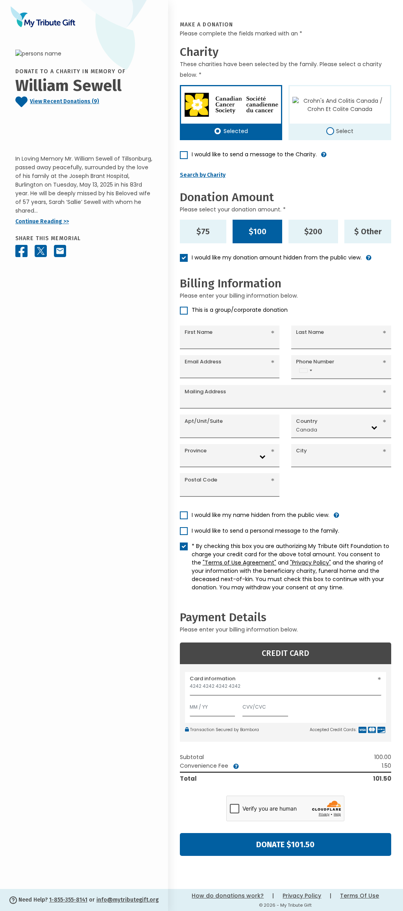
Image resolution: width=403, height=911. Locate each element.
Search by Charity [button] (203, 175)
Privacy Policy (302, 896)
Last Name (310, 332)
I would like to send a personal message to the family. (265, 531)
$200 (313, 231)
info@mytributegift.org (127, 899)
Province (196, 450)
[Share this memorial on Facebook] (21, 251)
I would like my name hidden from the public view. (260, 515)
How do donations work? (228, 896)
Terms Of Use (359, 896)
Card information (212, 678)
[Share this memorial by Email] (60, 251)
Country (307, 421)
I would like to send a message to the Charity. (254, 154)
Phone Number (315, 361)
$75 (203, 231)
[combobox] (305, 370)
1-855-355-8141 (68, 899)
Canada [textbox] (306, 429)
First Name (199, 332)
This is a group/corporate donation (240, 310)
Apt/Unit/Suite (204, 421)
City (301, 450)
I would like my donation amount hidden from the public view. (277, 257)
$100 (257, 231)
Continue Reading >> (42, 221)
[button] (324, 157)
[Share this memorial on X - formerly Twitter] (41, 251)
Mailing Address (205, 391)
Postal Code (201, 479)
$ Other (368, 231)
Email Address (203, 361)
